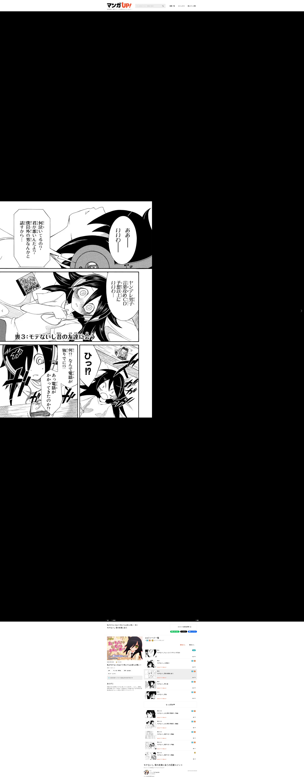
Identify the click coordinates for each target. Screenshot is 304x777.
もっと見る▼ (170, 705)
